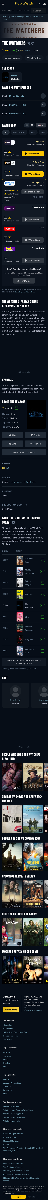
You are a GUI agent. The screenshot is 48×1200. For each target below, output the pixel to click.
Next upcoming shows (12, 1159)
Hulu (5, 1094)
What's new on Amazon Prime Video (18, 1110)
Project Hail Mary (10, 1036)
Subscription (19, 132)
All (6, 132)
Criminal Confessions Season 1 (16, 1174)
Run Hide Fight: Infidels (13, 1133)
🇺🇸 (39, 125)
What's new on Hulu (11, 1121)
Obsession (7, 1025)
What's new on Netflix (12, 1106)
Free (33, 132)
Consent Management (33, 1010)
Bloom (6, 1144)
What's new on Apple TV (13, 1114)
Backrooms (8, 1028)
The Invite (7, 1039)
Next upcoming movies (12, 1129)
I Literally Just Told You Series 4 (16, 1171)
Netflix (6, 1079)
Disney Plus (8, 1090)
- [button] (13, 96)
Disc (43, 132)
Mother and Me (9, 1137)
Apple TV (7, 1086)
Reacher (6, 1063)
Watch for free (34, 58)
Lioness (6, 1059)
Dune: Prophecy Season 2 (13, 1163)
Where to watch (12, 58)
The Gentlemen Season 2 (13, 1167)
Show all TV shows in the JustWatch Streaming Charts (24, 662)
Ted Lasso (7, 1056)
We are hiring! (11, 1009)
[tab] (24, 96)
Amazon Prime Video (12, 1083)
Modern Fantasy (16, 482)
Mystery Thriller (29, 482)
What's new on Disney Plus (14, 1117)
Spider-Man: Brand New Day (15, 1032)
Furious (6, 1052)
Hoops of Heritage (11, 1141)
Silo (4, 1066)
